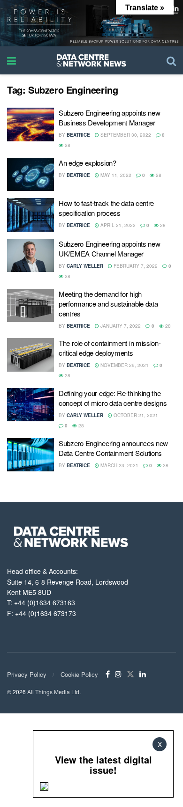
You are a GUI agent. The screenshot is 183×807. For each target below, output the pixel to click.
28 (66, 145)
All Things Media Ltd (53, 692)
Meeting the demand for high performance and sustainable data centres (108, 303)
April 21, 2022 (117, 225)
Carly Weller (85, 266)
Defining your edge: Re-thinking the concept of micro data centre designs (113, 398)
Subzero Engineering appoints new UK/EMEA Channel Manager (109, 248)
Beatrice (78, 135)
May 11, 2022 (115, 175)
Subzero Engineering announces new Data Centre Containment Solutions (113, 448)
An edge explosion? (87, 163)
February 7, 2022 (135, 266)
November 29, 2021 (124, 365)
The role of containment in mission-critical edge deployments (110, 348)
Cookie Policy (79, 674)
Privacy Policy (26, 674)
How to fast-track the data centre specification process (106, 208)
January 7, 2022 (120, 326)
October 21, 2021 (135, 415)
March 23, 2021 (118, 465)
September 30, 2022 (125, 135)
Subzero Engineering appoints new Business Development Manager (109, 117)
